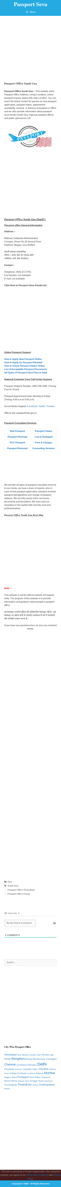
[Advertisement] (30, 47)
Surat (40, 1081)
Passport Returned (17, 448)
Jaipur (35, 1069)
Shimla (14, 1081)
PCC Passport (17, 442)
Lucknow (31, 1073)
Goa (10, 882)
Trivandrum (24, 1084)
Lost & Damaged (44, 437)
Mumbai (49, 1073)
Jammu (52, 1069)
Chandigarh (51, 1059)
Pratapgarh (23, 1077)
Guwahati (27, 1069)
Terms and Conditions (37, 1175)
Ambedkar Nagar (35, 1055)
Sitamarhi (21, 1081)
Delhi (42, 1064)
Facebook (32, 406)
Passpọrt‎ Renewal (17, 437)
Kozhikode (22, 1073)
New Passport (17, 431)
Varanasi (35, 1085)
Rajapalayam (46, 1077)
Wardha (7, 1089)
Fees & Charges (43, 442)
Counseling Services (43, 448)
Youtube (50, 406)
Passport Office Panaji (19, 894)
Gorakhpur (18, 1069)
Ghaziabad (9, 1069)
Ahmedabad (10, 1054)
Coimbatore (21, 1065)
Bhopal (29, 1059)
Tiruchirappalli (10, 1085)
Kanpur (6, 1073)
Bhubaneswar (39, 1059)
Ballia (51, 1055)
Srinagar (34, 1081)
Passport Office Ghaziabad (21, 890)
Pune (32, 1077)
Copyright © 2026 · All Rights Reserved (30, 1184)
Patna (14, 1077)
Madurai (39, 1073)
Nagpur (7, 1077)
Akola (19, 1055)
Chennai (10, 1064)
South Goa (13, 886)
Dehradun (32, 1065)
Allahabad (25, 1055)
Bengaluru (18, 1058)
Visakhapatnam (47, 1084)
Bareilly (7, 1059)
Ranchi (7, 1081)
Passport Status (43, 431)
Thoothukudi (48, 1081)
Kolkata (13, 1073)
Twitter (41, 406)
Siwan (27, 1081)
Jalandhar (43, 1069)
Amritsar (45, 1055)
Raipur (38, 1077)
